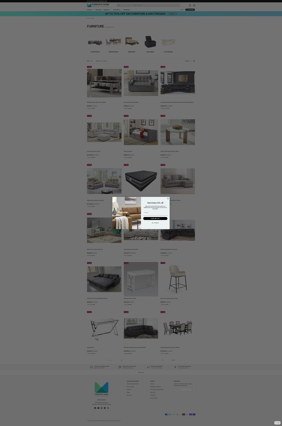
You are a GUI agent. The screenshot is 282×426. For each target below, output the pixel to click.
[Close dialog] (168, 198)
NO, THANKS (155, 222)
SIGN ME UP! (155, 218)
